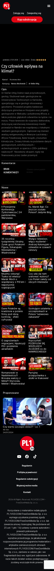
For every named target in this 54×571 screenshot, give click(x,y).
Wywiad (5, 80)
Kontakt (27, 492)
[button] (48, 5)
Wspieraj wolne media (27, 485)
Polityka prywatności (27, 472)
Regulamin (27, 466)
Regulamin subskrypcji (27, 479)
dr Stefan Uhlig (34, 84)
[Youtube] (19, 456)
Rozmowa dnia (15, 80)
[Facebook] (27, 456)
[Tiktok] (35, 456)
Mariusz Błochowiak (18, 84)
